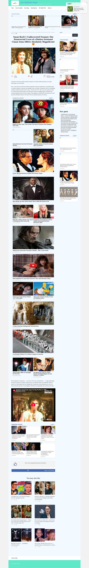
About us (50, 7)
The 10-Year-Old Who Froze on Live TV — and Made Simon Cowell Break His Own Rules (45, 544)
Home (12, 32)
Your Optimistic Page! (29, 2)
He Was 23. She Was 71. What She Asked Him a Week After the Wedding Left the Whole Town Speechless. (45, 498)
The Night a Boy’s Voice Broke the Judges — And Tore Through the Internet (21, 497)
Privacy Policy (15, 558)
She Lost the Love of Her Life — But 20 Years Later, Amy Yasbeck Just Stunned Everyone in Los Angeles (45, 521)
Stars (13, 7)
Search (61, 32)
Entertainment (34, 7)
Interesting (26, 7)
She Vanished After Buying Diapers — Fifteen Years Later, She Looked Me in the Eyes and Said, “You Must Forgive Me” (21, 521)
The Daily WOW (42, 7)
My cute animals (18, 7)
